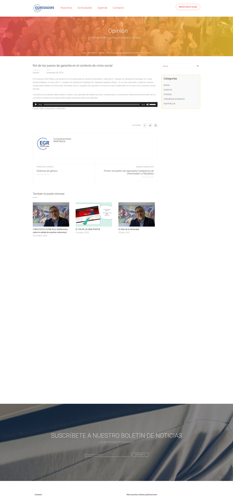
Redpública (169, 104)
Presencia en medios (174, 99)
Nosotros (66, 7)
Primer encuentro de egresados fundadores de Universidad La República (129, 172)
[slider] (153, 104)
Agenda (102, 7)
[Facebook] (145, 125)
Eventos (168, 90)
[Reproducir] (36, 104)
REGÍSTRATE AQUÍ (188, 7)
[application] (95, 104)
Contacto (118, 7)
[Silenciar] (147, 104)
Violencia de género (47, 170)
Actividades (85, 7)
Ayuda (167, 85)
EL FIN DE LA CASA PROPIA (88, 229)
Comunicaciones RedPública (62, 140)
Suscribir (139, 455)
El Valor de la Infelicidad (128, 229)
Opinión (36, 73)
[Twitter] (150, 125)
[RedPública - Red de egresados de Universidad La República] (44, 10)
